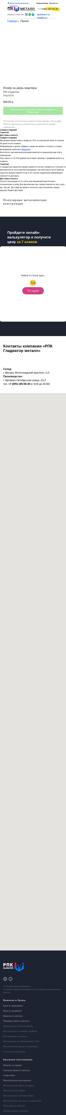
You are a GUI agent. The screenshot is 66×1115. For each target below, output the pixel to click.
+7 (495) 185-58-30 (48, 9)
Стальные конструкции (14, 1051)
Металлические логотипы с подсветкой (22, 1101)
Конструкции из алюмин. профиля (20, 1031)
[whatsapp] (10, 979)
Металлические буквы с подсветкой (20, 1046)
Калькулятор (42, 3)
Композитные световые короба (18, 1026)
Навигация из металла (14, 1106)
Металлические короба (14, 1090)
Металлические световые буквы (18, 1095)
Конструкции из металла (15, 1036)
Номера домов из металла (15, 1111)
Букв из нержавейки (13, 1006)
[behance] (5, 979)
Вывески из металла (13, 1016)
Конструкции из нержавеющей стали (21, 1041)
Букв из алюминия (12, 1011)
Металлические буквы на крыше (18, 1085)
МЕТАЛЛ (27, 9)
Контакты (53, 3)
